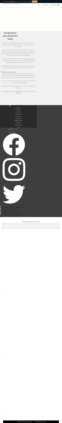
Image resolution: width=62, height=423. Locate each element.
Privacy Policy (18, 122)
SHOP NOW (35, 1)
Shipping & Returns (18, 120)
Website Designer (38, 421)
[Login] (53, 5)
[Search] (50, 5)
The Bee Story (18, 111)
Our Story (18, 109)
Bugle (44, 421)
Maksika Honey (19, 91)
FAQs (18, 127)
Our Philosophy (18, 114)
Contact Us (18, 116)
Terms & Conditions (18, 124)
